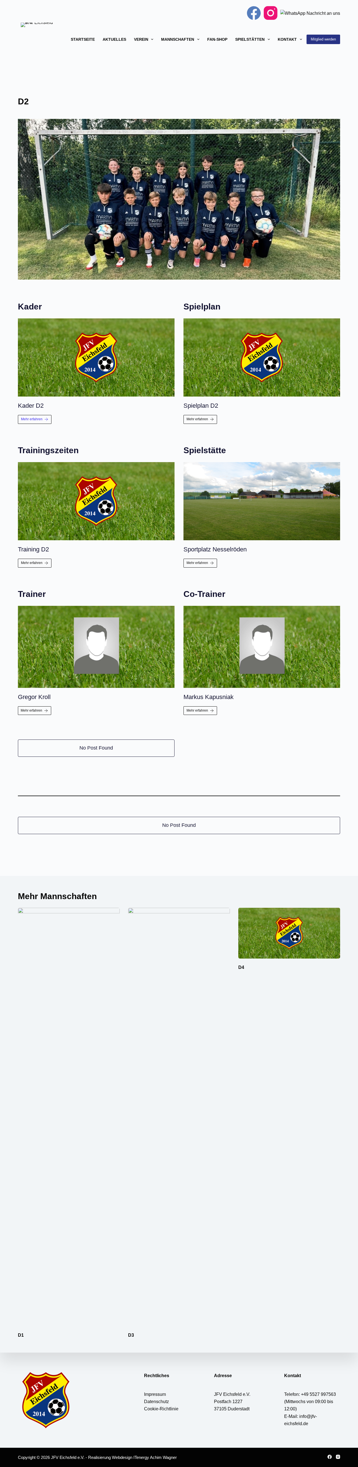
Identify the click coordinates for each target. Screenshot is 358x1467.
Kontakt (287, 39)
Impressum (155, 1394)
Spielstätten (250, 39)
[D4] (289, 933)
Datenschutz (156, 1401)
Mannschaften (177, 39)
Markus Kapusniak (208, 696)
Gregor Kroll (34, 696)
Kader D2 (31, 405)
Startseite (83, 39)
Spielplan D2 (200, 405)
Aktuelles (114, 39)
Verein (141, 39)
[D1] (69, 1117)
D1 (21, 1335)
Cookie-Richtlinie (161, 1408)
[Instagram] (270, 13)
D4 (241, 967)
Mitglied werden (323, 39)
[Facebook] (254, 13)
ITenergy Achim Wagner (155, 1457)
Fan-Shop (217, 39)
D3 (131, 1335)
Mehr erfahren (32, 419)
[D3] (179, 1117)
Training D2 (33, 549)
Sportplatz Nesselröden (215, 549)
